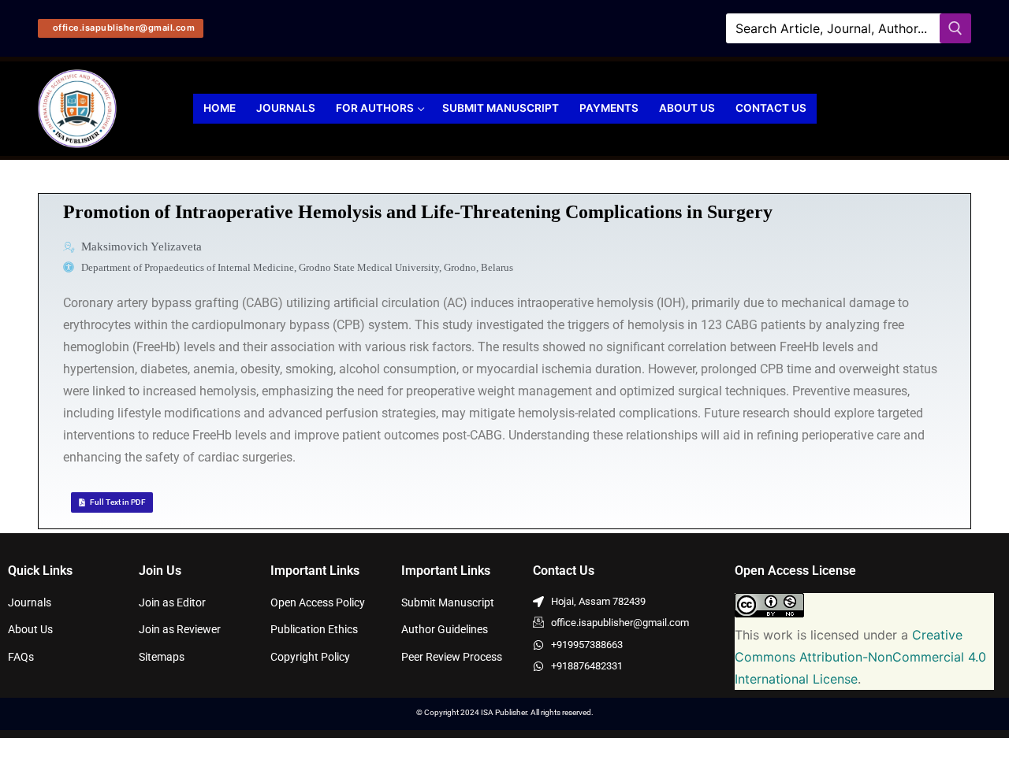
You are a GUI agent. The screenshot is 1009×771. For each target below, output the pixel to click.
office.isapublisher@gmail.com (122, 27)
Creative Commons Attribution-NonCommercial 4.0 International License (860, 657)
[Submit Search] (955, 28)
